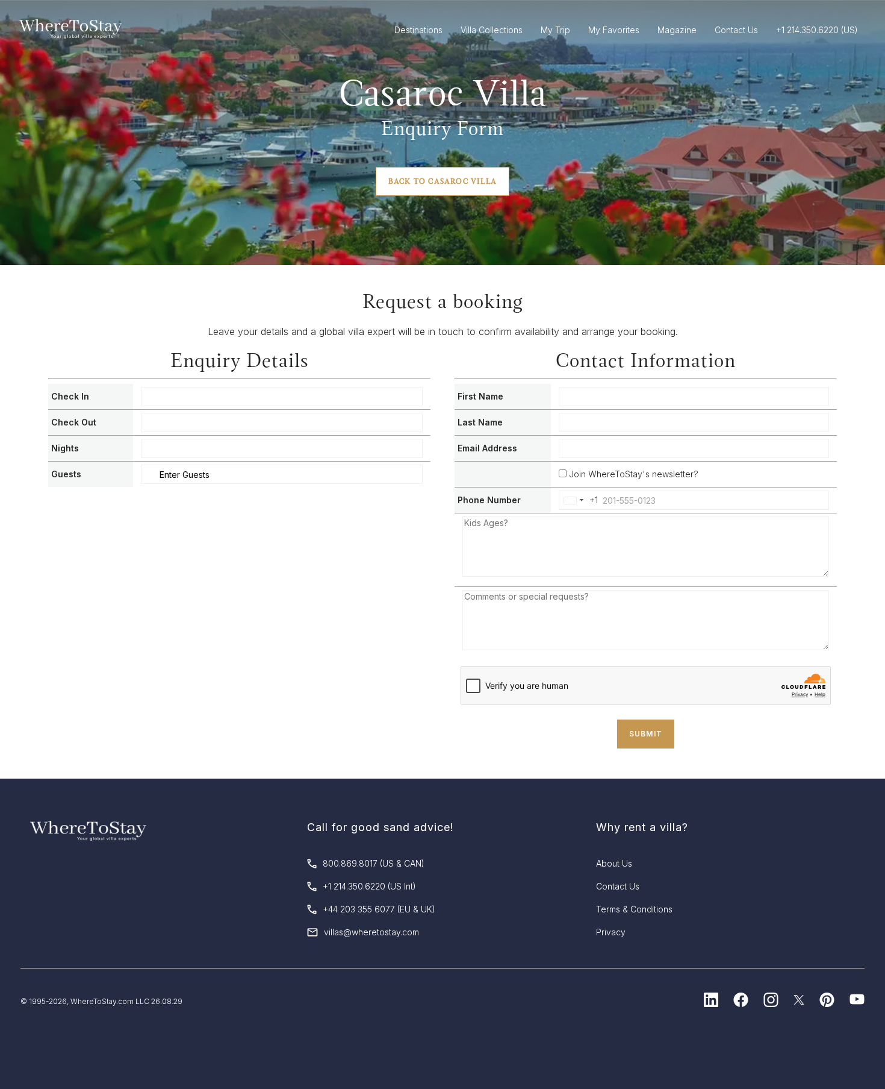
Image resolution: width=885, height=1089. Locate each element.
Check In (70, 396)
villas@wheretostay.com (371, 932)
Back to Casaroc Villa (442, 181)
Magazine (677, 30)
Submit (645, 733)
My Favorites (613, 30)
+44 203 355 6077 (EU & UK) (379, 909)
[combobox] (578, 500)
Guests (66, 474)
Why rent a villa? (642, 827)
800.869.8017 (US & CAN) (373, 863)
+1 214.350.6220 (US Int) (369, 886)
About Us (614, 863)
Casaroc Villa (443, 93)
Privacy (611, 932)
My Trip (555, 30)
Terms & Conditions (634, 909)
